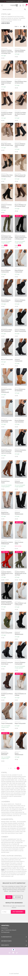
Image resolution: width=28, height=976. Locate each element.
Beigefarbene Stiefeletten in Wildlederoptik (6, 391)
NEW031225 (4, 418)
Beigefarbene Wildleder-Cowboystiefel (6, 330)
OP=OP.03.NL (18, 479)
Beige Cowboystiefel (20, 723)
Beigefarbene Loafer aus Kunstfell (6, 421)
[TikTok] (17, 952)
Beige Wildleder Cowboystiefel (19, 271)
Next (18, 768)
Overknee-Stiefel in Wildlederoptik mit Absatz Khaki (21, 573)
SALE (2, 234)
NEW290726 (4, 173)
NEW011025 (17, 601)
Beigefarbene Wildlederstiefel (5, 513)
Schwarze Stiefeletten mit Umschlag (20, 450)
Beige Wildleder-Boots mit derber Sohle (21, 82)
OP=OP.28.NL (4, 751)
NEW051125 (4, 510)
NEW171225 (4, 268)
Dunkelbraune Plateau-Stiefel (7, 694)
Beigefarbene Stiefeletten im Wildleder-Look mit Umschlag (6, 451)
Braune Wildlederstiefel (19, 754)
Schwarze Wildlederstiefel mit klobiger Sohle (20, 145)
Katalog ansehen (2, 5)
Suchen (25, 9)
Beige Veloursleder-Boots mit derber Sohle (7, 144)
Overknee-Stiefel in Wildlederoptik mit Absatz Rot (7, 573)
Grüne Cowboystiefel (6, 632)
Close (14, 937)
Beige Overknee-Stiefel (19, 543)
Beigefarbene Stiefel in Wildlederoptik (7, 543)
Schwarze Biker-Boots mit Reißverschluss (7, 175)
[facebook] (13, 952)
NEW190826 (4, 48)
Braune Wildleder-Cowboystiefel (6, 271)
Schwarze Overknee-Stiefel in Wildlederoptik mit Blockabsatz (7, 603)
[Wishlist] (23, 5)
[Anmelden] (20, 5)
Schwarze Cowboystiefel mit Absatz (7, 663)
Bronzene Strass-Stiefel (5, 482)
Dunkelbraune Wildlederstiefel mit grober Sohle (7, 114)
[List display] (26, 27)
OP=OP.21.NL (4, 721)
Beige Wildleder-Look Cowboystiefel (20, 603)
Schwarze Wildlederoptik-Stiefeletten (20, 51)
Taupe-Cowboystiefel (6, 723)
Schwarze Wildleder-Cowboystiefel (20, 300)
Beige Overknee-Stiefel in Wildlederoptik (20, 175)
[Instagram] (9, 952)
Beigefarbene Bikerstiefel (4, 754)
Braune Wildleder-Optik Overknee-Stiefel (20, 205)
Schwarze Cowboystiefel (18, 360)
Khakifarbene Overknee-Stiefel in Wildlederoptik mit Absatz (7, 237)
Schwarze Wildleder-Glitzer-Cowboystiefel (20, 330)
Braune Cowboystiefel (7, 359)
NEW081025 (4, 692)
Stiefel (3, 869)
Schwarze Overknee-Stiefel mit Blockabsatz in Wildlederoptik (21, 237)
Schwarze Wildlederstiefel (19, 482)
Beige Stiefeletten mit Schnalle (20, 694)
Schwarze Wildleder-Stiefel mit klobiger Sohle (6, 83)
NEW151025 (17, 540)
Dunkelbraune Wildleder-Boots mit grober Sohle (20, 114)
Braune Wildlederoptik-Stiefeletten (20, 390)
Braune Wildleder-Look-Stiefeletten (19, 421)
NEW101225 (17, 357)
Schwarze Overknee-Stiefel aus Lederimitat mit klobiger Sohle (7, 52)
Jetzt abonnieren (17, 911)
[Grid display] (24, 27)
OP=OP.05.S (4, 479)
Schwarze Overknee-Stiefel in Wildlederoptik (6, 206)
